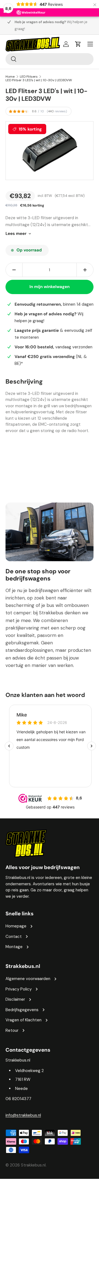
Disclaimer (15, 999)
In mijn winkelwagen (49, 286)
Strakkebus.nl (33, 1165)
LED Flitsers (29, 76)
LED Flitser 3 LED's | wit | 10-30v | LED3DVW (39, 80)
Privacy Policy (19, 989)
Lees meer (16, 233)
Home (10, 76)
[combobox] (50, 59)
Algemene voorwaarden (28, 978)
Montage (14, 946)
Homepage (16, 926)
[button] (78, 44)
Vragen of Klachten (24, 1020)
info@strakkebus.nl (23, 1115)
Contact (14, 936)
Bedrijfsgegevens (22, 1010)
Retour (12, 1030)
